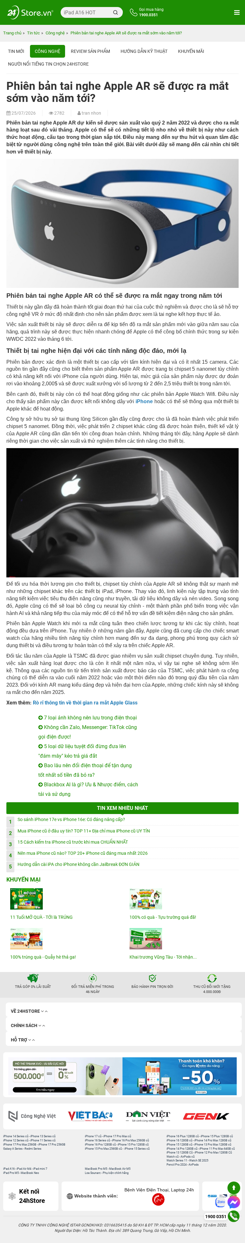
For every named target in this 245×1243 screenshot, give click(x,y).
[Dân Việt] (151, 1116)
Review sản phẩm (90, 51)
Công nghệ (47, 51)
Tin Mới (16, 51)
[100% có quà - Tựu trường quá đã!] (182, 899)
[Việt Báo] (93, 1116)
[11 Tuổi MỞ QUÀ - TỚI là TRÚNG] (62, 899)
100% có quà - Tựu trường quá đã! (163, 917)
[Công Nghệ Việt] (35, 1116)
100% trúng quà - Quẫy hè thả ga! (43, 957)
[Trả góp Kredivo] (179, 1076)
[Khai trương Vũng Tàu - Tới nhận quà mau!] (182, 939)
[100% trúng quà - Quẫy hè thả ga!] (62, 939)
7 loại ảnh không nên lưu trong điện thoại (90, 718)
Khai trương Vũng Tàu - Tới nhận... (163, 957)
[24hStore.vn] (30, 12)
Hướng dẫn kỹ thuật (144, 51)
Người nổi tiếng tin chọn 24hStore (48, 64)
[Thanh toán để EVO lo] (65, 1076)
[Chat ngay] (233, 1202)
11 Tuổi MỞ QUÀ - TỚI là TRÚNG (41, 917)
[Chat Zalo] (220, 1202)
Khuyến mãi (191, 51)
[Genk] (209, 1116)
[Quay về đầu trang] (233, 1188)
